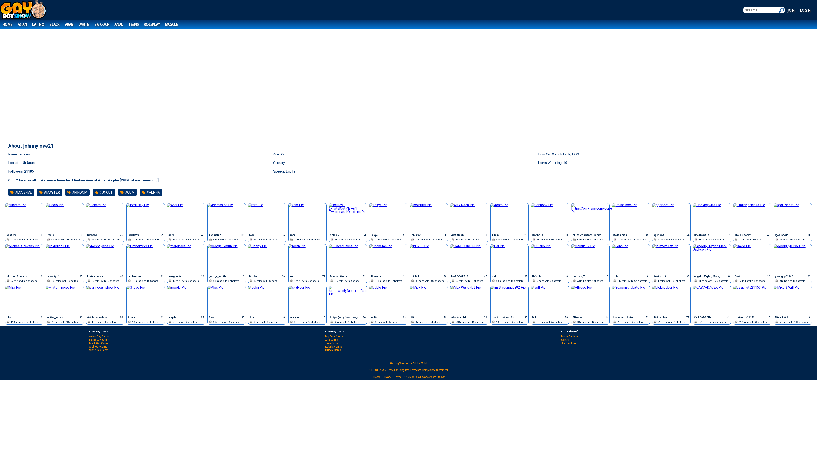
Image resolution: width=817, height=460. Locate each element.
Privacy (387, 376)
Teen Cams (332, 343)
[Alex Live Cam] (227, 300)
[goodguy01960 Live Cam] (793, 259)
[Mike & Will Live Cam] (793, 300)
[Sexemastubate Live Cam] (631, 300)
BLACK (54, 24)
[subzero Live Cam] (24, 218)
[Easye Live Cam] (388, 218)
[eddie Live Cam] (388, 300)
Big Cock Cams (334, 336)
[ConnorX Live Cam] (550, 218)
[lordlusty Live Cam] (145, 218)
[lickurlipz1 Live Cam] (65, 259)
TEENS (133, 24)
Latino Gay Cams (99, 339)
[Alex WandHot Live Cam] (469, 300)
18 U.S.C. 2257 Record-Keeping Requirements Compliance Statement (408, 370)
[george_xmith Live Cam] (227, 259)
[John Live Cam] (631, 259)
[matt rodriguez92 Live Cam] (509, 300)
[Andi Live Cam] (186, 218)
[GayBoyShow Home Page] (23, 18)
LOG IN (805, 10)
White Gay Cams (99, 350)
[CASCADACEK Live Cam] (712, 300)
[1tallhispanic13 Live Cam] (752, 218)
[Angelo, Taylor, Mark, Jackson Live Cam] (712, 259)
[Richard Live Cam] (105, 218)
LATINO (38, 24)
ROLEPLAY (152, 24)
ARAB (69, 24)
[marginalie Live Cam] (186, 259)
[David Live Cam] (752, 259)
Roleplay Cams (334, 346)
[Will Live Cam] (550, 300)
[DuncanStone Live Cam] (348, 259)
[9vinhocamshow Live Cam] (105, 300)
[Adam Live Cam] (509, 218)
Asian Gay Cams (99, 336)
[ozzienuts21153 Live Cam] (752, 300)
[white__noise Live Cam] (65, 300)
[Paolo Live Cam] (65, 218)
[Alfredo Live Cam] (590, 300)
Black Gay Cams (98, 343)
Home (376, 376)
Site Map (409, 376)
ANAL (118, 24)
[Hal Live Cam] (509, 259)
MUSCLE (171, 24)
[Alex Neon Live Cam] (469, 218)
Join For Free (568, 343)
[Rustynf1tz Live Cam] (671, 259)
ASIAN (22, 24)
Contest (565, 339)
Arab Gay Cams (98, 346)
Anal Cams (331, 339)
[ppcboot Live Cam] (671, 218)
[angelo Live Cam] (186, 300)
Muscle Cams (333, 350)
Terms (398, 376)
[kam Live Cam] (307, 218)
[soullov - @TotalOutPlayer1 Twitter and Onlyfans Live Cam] (348, 218)
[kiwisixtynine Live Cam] (105, 259)
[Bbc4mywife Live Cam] (712, 218)
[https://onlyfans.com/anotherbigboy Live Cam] (348, 300)
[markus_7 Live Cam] (590, 259)
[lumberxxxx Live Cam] (145, 259)
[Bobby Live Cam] (267, 259)
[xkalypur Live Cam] (307, 300)
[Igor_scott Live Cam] (793, 218)
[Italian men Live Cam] (631, 218)
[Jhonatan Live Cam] (388, 259)
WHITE (84, 24)
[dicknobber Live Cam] (671, 300)
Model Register (569, 336)
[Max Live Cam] (24, 300)
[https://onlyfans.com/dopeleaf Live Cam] (590, 218)
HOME (7, 24)
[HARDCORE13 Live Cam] (469, 259)
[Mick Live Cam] (429, 300)
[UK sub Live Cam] (550, 259)
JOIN (791, 10)
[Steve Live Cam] (145, 300)
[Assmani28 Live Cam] (227, 218)
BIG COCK (101, 24)
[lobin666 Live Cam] (429, 218)
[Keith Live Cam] (307, 259)
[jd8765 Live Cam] (429, 259)
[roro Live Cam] (267, 218)
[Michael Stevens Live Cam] (24, 259)
